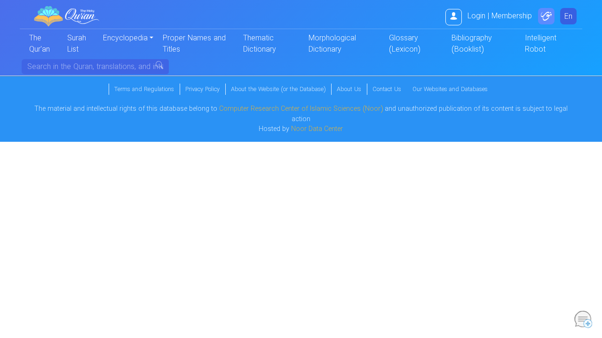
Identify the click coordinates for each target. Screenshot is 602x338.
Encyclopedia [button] (125, 38)
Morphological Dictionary (332, 43)
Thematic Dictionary (259, 43)
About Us (349, 89)
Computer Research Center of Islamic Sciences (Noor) (301, 109)
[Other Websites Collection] (546, 16)
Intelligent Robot (540, 43)
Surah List (76, 43)
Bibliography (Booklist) (472, 43)
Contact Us (386, 89)
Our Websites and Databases (450, 89)
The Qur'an (39, 43)
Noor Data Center (317, 129)
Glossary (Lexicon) (404, 43)
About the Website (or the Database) (278, 89)
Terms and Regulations (144, 89)
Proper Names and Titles (194, 43)
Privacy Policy (202, 89)
